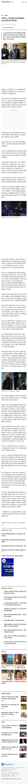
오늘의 (6, 693)
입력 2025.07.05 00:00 (10, 24)
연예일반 (6, 15)
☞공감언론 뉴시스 (6, 512)
